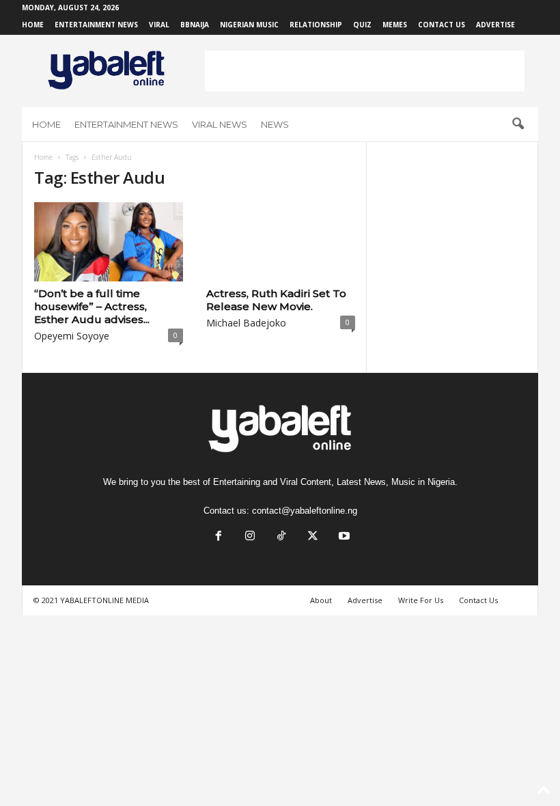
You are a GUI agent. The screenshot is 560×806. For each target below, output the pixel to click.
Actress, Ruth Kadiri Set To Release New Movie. (276, 300)
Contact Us (441, 24)
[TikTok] (281, 537)
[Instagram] (250, 537)
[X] (312, 537)
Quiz (362, 24)
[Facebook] (218, 537)
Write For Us (420, 600)
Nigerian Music (249, 24)
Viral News (219, 124)
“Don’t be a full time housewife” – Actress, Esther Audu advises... (92, 306)
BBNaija (194, 24)
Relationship (316, 24)
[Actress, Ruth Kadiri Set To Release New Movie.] (280, 241)
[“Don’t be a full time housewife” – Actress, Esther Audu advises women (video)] (108, 241)
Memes (394, 24)
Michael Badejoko (246, 322)
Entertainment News (96, 24)
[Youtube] (342, 537)
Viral (159, 24)
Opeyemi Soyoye (71, 335)
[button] (518, 124)
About (321, 600)
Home (33, 24)
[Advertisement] (364, 71)
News (275, 124)
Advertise (495, 24)
